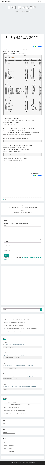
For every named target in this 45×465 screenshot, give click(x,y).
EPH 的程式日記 (6, 1)
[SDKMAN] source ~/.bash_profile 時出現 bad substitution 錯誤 (16, 319)
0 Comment (29, 41)
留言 (5, 225)
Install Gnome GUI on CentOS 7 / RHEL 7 (11, 167)
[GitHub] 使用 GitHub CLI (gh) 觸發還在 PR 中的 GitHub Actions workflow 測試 (20, 386)
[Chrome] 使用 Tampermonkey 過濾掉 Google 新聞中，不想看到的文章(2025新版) (20, 328)
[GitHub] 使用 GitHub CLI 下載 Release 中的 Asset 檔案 (15, 331)
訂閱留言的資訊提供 (8, 448)
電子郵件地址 (7, 246)
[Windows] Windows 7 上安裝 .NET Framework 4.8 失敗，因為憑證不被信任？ (19, 376)
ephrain (23, 41)
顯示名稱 (6, 241)
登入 (5, 442)
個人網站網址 (7, 250)
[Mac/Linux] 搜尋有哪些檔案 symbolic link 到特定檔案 (15, 322)
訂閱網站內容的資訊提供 (9, 445)
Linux (5, 199)
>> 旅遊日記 (40, 1)
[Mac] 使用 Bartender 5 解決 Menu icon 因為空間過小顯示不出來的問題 (18, 355)
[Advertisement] (22, 25)
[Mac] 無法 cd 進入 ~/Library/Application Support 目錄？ (15, 325)
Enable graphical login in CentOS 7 (10, 169)
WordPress (25, 462)
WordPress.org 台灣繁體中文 (9, 451)
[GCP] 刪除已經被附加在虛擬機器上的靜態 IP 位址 (14, 344)
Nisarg (33, 462)
